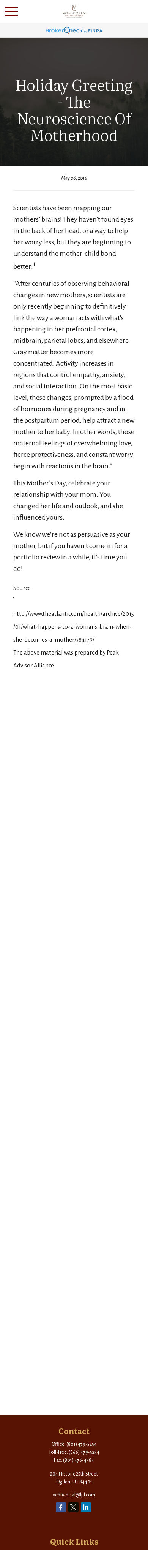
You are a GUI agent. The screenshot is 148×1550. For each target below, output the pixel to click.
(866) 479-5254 (84, 1452)
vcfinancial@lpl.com (74, 1495)
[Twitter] (73, 1507)
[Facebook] (61, 1507)
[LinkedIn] (86, 1507)
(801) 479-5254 (81, 1444)
